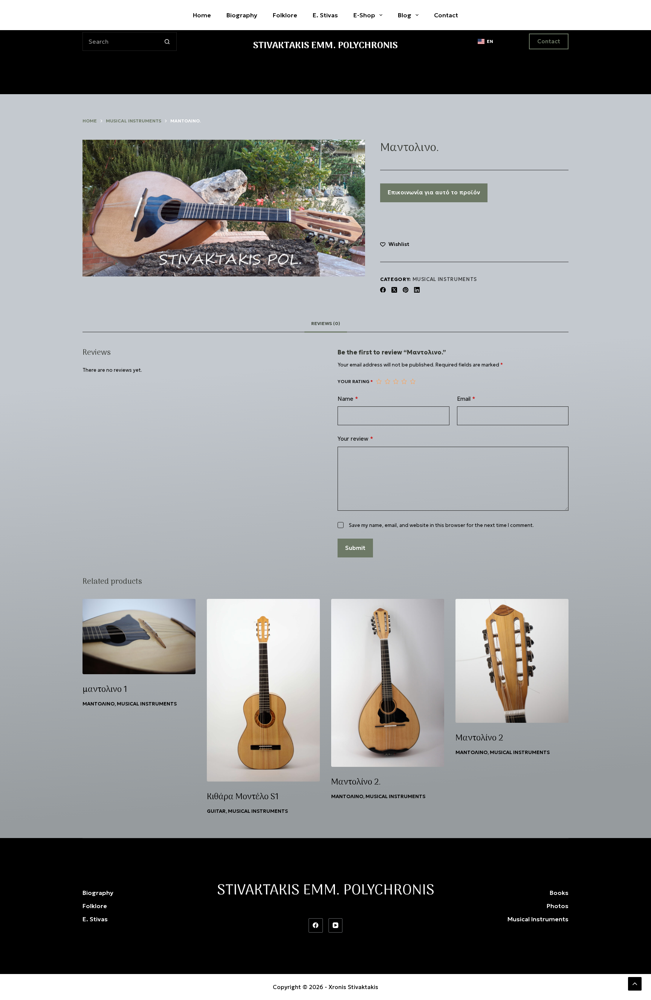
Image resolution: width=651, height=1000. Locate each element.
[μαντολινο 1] (139, 636)
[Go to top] (635, 984)
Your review (355, 438)
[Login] (511, 41)
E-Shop (364, 15)
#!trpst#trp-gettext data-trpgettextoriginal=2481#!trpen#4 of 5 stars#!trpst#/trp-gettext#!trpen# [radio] (403, 381)
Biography (241, 15)
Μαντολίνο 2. (356, 782)
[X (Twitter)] (394, 290)
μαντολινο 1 (105, 689)
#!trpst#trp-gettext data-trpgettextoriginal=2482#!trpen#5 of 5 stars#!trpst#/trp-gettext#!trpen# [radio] (412, 381)
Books (559, 892)
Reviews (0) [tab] (325, 323)
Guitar (216, 811)
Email (466, 398)
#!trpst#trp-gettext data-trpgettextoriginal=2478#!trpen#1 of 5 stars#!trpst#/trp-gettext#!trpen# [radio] (378, 381)
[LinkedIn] (417, 290)
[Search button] (167, 41)
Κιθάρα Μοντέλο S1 (243, 797)
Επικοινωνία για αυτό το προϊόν (434, 192)
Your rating (355, 381)
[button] (485, 41)
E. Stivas (325, 15)
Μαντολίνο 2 (479, 738)
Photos (557, 906)
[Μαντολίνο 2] (511, 661)
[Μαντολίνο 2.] (387, 683)
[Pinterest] (405, 290)
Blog (404, 15)
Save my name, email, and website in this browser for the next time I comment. (441, 525)
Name (348, 398)
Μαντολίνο (99, 704)
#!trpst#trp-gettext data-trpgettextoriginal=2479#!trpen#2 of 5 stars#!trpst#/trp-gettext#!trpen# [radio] (387, 381)
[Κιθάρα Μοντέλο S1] (263, 690)
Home (202, 15)
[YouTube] (336, 925)
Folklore (285, 15)
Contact (548, 41)
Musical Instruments (445, 279)
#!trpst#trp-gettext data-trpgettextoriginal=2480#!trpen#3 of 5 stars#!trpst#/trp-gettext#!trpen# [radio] (395, 381)
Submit (355, 547)
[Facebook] (383, 290)
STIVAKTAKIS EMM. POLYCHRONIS (325, 45)
